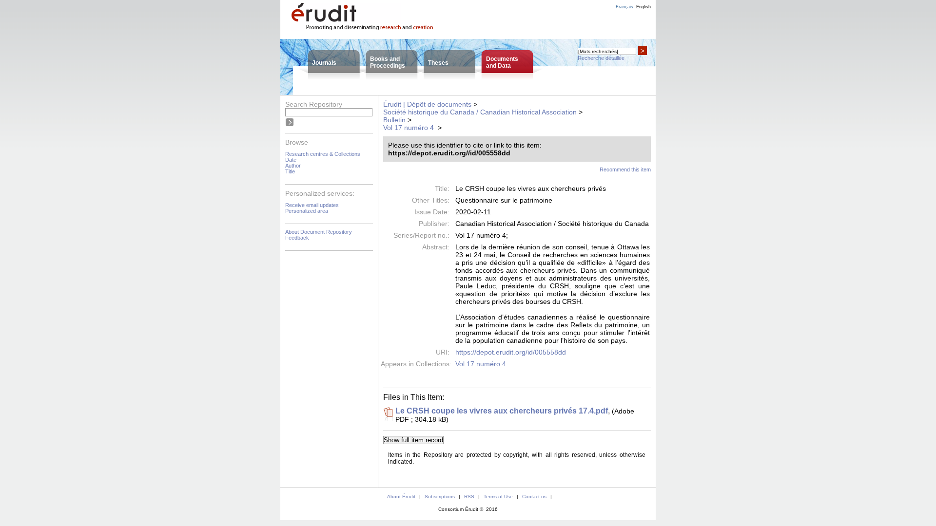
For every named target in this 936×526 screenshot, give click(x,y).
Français (624, 6)
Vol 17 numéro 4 (409, 128)
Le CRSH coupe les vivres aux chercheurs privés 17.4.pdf (501, 411)
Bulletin (394, 120)
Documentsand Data (502, 62)
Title (290, 171)
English (643, 6)
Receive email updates (312, 205)
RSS (469, 496)
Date (290, 160)
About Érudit (401, 496)
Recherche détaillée (601, 58)
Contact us (534, 496)
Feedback (297, 238)
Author (293, 166)
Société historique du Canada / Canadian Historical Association (480, 112)
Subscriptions (440, 496)
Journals (324, 62)
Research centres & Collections (322, 154)
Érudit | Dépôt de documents (427, 104)
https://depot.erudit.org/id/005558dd (510, 352)
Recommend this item (625, 169)
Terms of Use (498, 496)
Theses (438, 62)
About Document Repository (318, 232)
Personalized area (306, 211)
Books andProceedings (387, 62)
